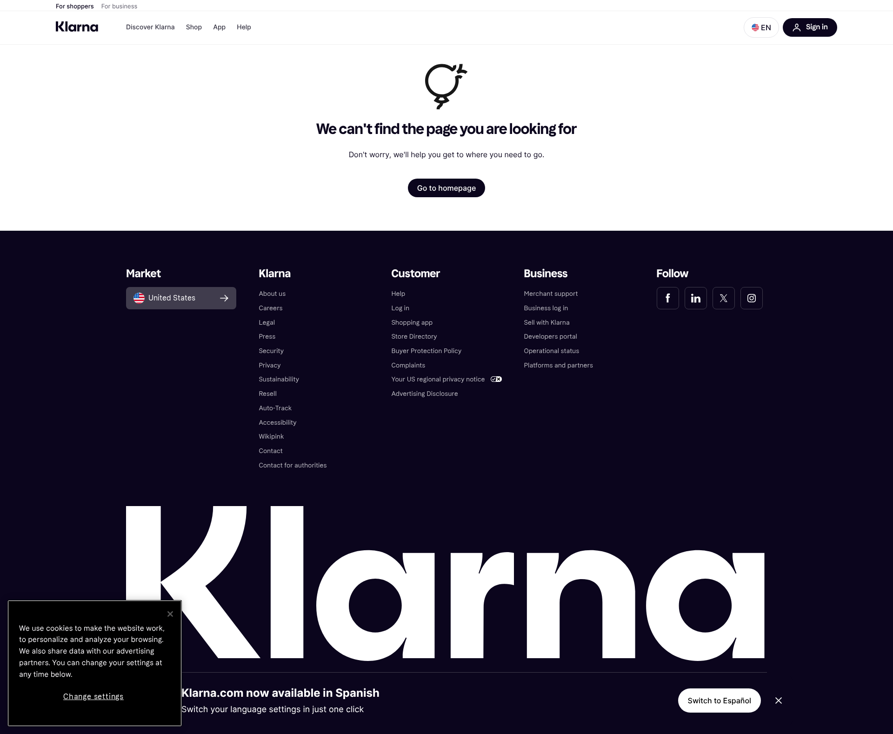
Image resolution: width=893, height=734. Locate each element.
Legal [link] (267, 323)
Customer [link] (415, 274)
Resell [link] (267, 394)
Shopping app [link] (412, 323)
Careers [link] (270, 308)
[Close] (170, 614)
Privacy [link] (269, 365)
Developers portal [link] (550, 336)
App (219, 27)
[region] (94, 663)
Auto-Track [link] (275, 408)
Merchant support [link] (551, 294)
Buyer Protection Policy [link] (426, 351)
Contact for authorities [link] (293, 465)
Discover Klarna (150, 27)
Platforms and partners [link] (558, 365)
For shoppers (75, 6)
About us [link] (272, 294)
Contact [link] (270, 451)
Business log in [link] (546, 308)
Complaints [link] (408, 365)
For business (119, 6)
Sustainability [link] (279, 379)
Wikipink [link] (271, 436)
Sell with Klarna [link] (547, 323)
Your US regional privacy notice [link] (438, 379)
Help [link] (398, 294)
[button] (761, 27)
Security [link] (271, 351)
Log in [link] (400, 308)
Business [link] (546, 274)
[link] (668, 298)
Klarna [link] (275, 274)
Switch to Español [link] (719, 700)
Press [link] (267, 336)
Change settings (93, 696)
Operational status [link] (552, 351)
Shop (194, 27)
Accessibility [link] (277, 423)
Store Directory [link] (414, 336)
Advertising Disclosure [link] (424, 394)
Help (244, 27)
